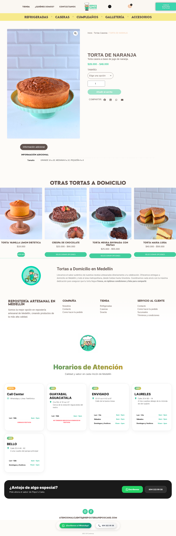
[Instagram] (85, 511)
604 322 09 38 (156, 489)
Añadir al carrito (104, 92)
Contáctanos (67, 6)
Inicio (90, 33)
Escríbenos (133, 489)
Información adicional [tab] (34, 147)
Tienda (26, 6)
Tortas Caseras (100, 33)
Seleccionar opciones (66, 254)
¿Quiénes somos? (44, 6)
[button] (75, 33)
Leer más (21, 254)
